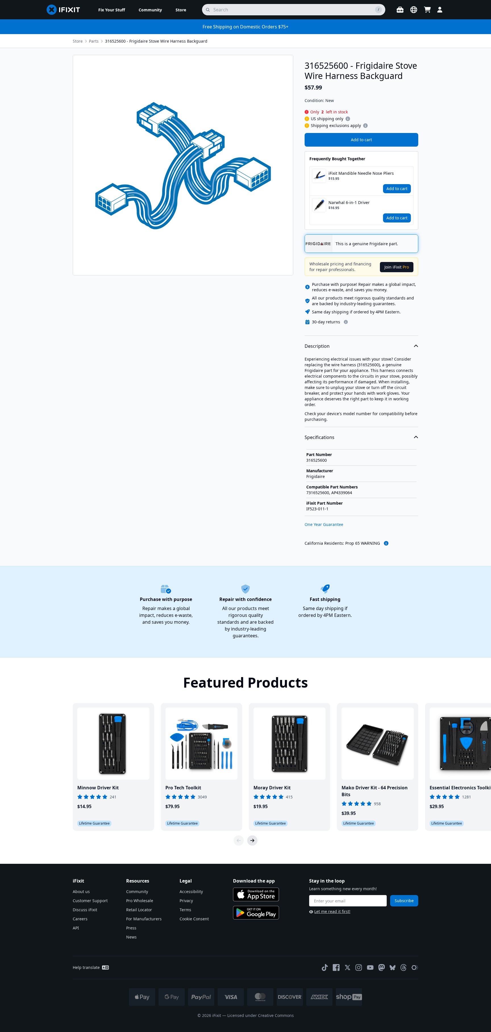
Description (317, 346)
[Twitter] (347, 967)
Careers (80, 918)
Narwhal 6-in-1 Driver (349, 202)
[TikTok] (324, 967)
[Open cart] (427, 9)
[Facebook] (336, 967)
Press (131, 928)
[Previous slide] (239, 840)
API (76, 928)
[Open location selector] (413, 9)
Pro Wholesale (139, 900)
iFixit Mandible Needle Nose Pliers (361, 173)
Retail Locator (139, 909)
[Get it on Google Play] (256, 912)
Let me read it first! (332, 911)
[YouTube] (370, 967)
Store (78, 41)
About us (81, 891)
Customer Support (90, 900)
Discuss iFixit (85, 909)
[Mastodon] (381, 967)
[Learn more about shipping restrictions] (348, 118)
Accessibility (191, 891)
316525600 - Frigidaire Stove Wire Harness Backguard (156, 41)
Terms (185, 909)
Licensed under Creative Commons (260, 1015)
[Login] (439, 9)
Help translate (86, 967)
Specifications (319, 437)
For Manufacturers (144, 918)
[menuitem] (111, 9)
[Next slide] (252, 840)
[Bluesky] (393, 968)
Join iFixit (396, 267)
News (131, 937)
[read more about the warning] (386, 543)
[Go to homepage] (66, 10)
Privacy (186, 900)
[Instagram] (358, 967)
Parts (94, 41)
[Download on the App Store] (256, 894)
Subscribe (404, 900)
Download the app (254, 881)
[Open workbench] (400, 9)
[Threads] (403, 967)
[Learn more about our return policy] (345, 321)
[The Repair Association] (414, 967)
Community (137, 891)
